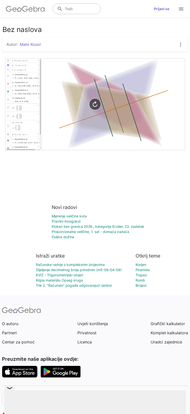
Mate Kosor (30, 44)
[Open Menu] (181, 9)
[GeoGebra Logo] (25, 9)
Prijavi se (161, 9)
